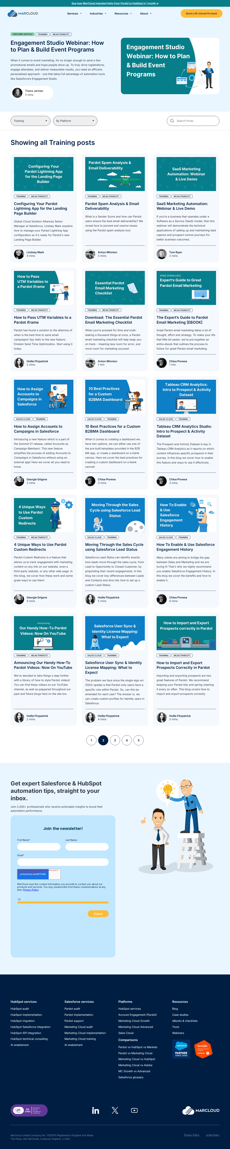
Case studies (180, 1014)
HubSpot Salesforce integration (30, 1027)
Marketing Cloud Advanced (135, 1027)
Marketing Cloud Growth (134, 1020)
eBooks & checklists (185, 1020)
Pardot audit (72, 1008)
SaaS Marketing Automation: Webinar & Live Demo (182, 206)
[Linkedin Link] (95, 1110)
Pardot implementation (78, 1014)
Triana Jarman (34, 90)
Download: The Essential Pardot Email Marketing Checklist (113, 319)
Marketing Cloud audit (78, 1027)
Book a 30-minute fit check (201, 13)
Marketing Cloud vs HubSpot (136, 1059)
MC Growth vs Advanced (134, 1071)
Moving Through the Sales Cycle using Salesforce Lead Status (114, 547)
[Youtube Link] (134, 1110)
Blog (175, 1008)
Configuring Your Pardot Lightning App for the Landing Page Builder (40, 208)
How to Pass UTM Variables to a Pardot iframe (42, 319)
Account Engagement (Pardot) (137, 1014)
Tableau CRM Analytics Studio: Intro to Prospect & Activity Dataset (184, 431)
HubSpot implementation (26, 1014)
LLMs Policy (212, 1135)
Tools (175, 1027)
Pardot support (74, 1020)
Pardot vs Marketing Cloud (135, 1053)
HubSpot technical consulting (29, 1039)
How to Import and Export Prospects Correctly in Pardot (183, 665)
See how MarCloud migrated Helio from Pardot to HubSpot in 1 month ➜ (115, 3)
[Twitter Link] (115, 1110)
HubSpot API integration (26, 1033)
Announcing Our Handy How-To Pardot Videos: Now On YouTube (43, 665)
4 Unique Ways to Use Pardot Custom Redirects (40, 547)
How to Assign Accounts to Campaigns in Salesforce (38, 428)
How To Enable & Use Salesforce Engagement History (186, 547)
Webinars (178, 1033)
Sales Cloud (126, 1033)
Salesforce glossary (130, 1077)
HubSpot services (129, 1008)
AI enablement (20, 1045)
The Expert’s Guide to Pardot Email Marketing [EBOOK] (182, 319)
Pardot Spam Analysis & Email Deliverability (112, 206)
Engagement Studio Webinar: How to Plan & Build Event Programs (57, 46)
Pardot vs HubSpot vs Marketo (137, 1047)
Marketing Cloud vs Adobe (135, 1065)
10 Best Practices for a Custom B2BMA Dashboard (112, 428)
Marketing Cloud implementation (85, 1033)
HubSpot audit (20, 1008)
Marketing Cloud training (80, 1039)
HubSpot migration (23, 1020)
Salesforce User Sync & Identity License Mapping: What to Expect (113, 667)
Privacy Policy (191, 1135)
